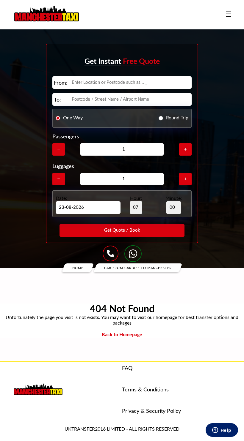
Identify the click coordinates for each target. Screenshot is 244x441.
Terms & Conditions (145, 390)
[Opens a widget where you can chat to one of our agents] (221, 430)
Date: (61, 198)
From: (61, 83)
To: (57, 100)
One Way (73, 118)
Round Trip (177, 118)
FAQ (127, 368)
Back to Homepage (122, 334)
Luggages (63, 166)
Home (77, 267)
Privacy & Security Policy (151, 411)
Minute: (173, 198)
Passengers (65, 137)
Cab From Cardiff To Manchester (138, 267)
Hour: (136, 198)
